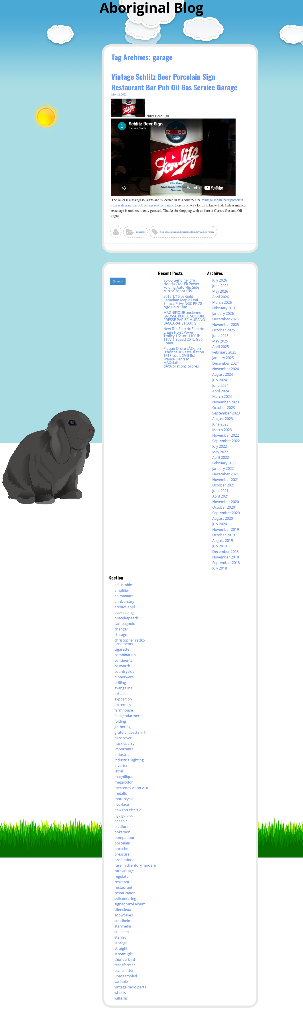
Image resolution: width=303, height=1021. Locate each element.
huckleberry (124, 743)
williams (121, 998)
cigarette (121, 649)
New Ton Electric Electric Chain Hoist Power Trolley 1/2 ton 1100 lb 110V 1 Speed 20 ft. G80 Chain (183, 335)
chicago (120, 634)
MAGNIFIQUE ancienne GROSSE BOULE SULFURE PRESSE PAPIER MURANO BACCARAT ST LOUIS (184, 318)
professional (124, 859)
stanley (120, 937)
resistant (121, 881)
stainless (121, 931)
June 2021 (220, 490)
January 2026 (223, 313)
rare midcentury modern (135, 865)
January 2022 (223, 468)
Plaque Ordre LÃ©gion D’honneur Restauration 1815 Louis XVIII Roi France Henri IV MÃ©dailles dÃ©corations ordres (183, 357)
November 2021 (225, 479)
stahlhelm (122, 926)
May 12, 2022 (118, 94)
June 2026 (220, 285)
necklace (121, 804)
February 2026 (224, 307)
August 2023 (222, 418)
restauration (125, 893)
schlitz (192, 231)
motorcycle (123, 798)
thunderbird (124, 959)
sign (205, 231)
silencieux (122, 909)
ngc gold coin (125, 815)
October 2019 (223, 535)
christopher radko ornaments (129, 642)
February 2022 (224, 463)
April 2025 (220, 346)
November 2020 (225, 501)
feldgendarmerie (128, 715)
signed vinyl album (130, 904)
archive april (124, 607)
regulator (122, 876)
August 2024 (222, 374)
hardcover (123, 737)
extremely (122, 704)
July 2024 (219, 379)
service (199, 231)
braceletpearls (126, 618)
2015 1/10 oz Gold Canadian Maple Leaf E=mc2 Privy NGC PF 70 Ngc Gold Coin (182, 301)
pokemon (122, 832)
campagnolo (124, 623)
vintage (211, 231)
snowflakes (123, 915)
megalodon (124, 782)
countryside (124, 671)
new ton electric (127, 809)
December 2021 (225, 474)
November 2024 (225, 368)
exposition (123, 699)
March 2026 (222, 302)
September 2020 (226, 512)
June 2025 (220, 335)
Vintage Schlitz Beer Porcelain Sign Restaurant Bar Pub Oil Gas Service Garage (174, 81)
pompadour (124, 837)
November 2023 (225, 402)
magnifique (123, 776)
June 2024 (220, 385)
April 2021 (220, 496)
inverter (121, 765)
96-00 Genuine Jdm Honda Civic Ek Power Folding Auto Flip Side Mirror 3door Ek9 (181, 285)
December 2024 (225, 363)
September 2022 (226, 440)
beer (162, 231)
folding (120, 721)
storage (120, 942)
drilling (120, 682)
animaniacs (124, 595)
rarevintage (124, 870)
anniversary (124, 601)
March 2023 (222, 429)
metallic (121, 793)
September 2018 (226, 562)
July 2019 (219, 546)
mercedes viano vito (131, 787)
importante (124, 749)
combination (125, 654)
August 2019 (222, 540)
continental (124, 660)
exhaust (121, 693)
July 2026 (219, 280)
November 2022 (225, 435)
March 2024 (222, 396)
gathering (122, 726)
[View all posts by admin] (116, 233)
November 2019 (225, 529)
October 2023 (223, 407)
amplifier (121, 590)
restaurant (140, 231)
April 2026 (220, 296)
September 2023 (226, 413)
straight (121, 948)
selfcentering (125, 898)
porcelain (175, 231)
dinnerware (124, 677)
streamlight (124, 953)
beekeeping (124, 612)
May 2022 (220, 451)
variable (121, 981)
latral (118, 771)
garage (167, 231)
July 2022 (219, 446)
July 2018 (219, 568)
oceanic (120, 821)
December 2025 (225, 319)
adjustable (123, 584)
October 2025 (223, 330)
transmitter (124, 970)
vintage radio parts (130, 987)
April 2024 (220, 391)
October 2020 (223, 507)
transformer (124, 965)
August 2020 (222, 518)
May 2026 (220, 291)
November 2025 (225, 324)
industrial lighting (129, 760)
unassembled (125, 976)
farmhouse (123, 710)
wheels (120, 992)
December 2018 (225, 551)
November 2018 (225, 557)
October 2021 (223, 485)
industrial (122, 754)
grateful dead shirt (130, 732)
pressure (122, 854)
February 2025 (224, 352)
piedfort (121, 826)
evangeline (123, 688)
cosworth (122, 665)
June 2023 (220, 424)
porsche (121, 848)
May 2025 (220, 341)
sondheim (122, 920)
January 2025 (223, 357)
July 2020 (219, 523)
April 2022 (220, 457)
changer (121, 629)
